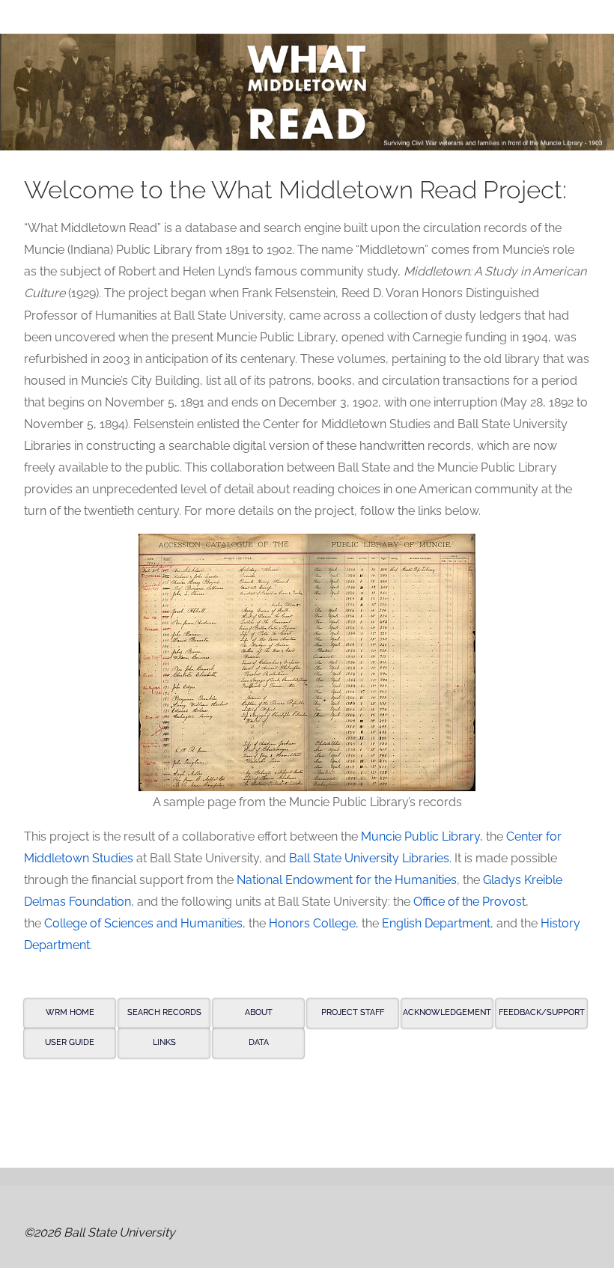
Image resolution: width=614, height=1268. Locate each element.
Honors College (312, 923)
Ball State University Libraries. (370, 858)
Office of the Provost (469, 901)
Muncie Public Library (420, 836)
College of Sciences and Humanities (143, 923)
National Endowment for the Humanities (347, 880)
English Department (436, 923)
